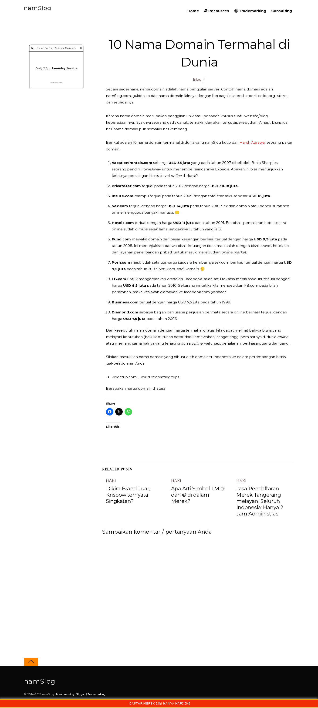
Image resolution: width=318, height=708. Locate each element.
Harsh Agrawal (253, 142)
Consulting (281, 11)
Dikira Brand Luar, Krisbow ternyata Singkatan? (128, 494)
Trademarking (252, 11)
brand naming (65, 694)
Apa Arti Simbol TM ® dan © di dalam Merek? (197, 494)
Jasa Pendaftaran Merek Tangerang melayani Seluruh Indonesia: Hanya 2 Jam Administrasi (259, 501)
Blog (197, 79)
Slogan (80, 694)
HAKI (111, 481)
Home (193, 11)
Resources (218, 11)
